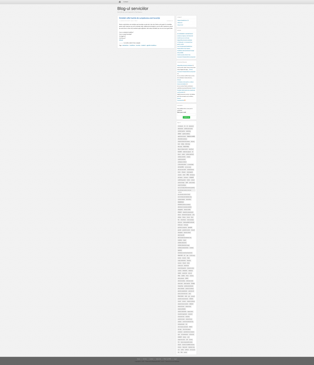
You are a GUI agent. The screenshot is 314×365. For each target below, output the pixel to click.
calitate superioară (190, 154)
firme (192, 217)
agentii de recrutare (182, 136)
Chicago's (184, 172)
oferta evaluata (181, 278)
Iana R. (132, 20)
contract (192, 180)
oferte (186, 278)
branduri (180, 151)
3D (187, 126)
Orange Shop (180, 286)
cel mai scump (188, 167)
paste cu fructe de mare (182, 293)
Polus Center (181, 296)
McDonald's (185, 270)
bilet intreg (187, 144)
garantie (190, 227)
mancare (179, 263)
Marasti (184, 263)
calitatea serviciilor (181, 156)
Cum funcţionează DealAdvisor (184, 46)
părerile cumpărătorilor (182, 291)
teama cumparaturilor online (186, 342)
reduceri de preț (181, 306)
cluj (188, 175)
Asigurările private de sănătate (184, 40)
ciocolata (179, 174)
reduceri (191, 303)
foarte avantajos (190, 219)
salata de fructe (189, 319)
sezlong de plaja (181, 324)
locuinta (138, 45)
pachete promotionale (188, 286)
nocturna (191, 275)
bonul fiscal (191, 149)
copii (187, 182)
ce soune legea (190, 164)
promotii (193, 296)
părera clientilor (181, 288)
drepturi (180, 212)
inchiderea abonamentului (183, 247)
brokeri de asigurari (187, 151)
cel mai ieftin (181, 167)
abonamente (180, 128)
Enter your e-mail (181, 112)
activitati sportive (181, 131)
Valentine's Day (191, 347)
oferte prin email (189, 280)
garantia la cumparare (182, 227)
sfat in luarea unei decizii (183, 326)
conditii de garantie (182, 180)
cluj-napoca (180, 177)
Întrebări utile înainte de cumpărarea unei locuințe (139, 18)
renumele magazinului (182, 314)
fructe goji (186, 224)
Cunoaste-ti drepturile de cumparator (186, 57)
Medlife (179, 273)
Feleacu (184, 217)
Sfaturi (136, 20)
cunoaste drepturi (181, 199)
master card (180, 265)
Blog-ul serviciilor (132, 8)
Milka (179, 275)
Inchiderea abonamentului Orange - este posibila (186, 51)
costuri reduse (192, 182)
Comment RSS (180, 100)
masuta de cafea (190, 268)
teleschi (179, 344)
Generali (193, 230)
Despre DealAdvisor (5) (183, 20)
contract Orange (181, 182)
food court (180, 222)
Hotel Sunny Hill (181, 235)
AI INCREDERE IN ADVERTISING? (185, 33)
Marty (188, 263)
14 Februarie (180, 126)
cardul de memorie (181, 159)
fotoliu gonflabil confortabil (188, 222)
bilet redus (180, 146)
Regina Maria (190, 311)
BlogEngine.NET (156, 361)
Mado (188, 258)
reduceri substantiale (182, 311)
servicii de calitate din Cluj (188, 321)
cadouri (183, 154)
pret (186, 296)
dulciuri (179, 214)
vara (179, 349)
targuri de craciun (181, 339)
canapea (188, 156)
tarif (187, 339)
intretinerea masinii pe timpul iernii (185, 252)
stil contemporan (184, 334)
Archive (145, 359)
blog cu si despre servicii (183, 149)
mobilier (183, 275)
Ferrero (188, 217)
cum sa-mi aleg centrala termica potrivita (186, 187)
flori (178, 219)
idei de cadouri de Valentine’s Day (184, 237)
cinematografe (190, 172)
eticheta (179, 217)
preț (189, 296)
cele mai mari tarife (182, 169)
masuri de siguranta (182, 268)
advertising (188, 131)
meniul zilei (184, 273)
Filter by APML (167, 359)
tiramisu (179, 347)
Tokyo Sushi (185, 347)
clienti (184, 174)
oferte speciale (187, 283)
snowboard (180, 331)
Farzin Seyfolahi (175, 361)
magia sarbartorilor (182, 260)
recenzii (179, 301)
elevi (193, 214)
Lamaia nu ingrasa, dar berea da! (185, 36)
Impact (184, 240)
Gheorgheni (180, 232)
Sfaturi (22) (180, 25)
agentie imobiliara (151, 45)
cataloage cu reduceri (182, 161)
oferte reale (180, 283)
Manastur (189, 260)
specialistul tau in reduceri (189, 331)
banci (179, 144)
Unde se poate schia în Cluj (183, 55)
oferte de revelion (181, 280)
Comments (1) (170, 20)
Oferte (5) (179, 22)
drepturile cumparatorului (188, 212)
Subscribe (158, 359)
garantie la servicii (186, 230)
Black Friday (186, 146)
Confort (188, 180)
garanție (179, 230)
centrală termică (190, 169)
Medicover (191, 270)
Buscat (179, 154)
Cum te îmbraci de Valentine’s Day (185, 196)
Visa (182, 352)
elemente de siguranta (186, 214)
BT (192, 151)
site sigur (180, 329)
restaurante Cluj (181, 316)
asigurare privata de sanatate (184, 141)
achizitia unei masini (188, 128)
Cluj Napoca (192, 174)
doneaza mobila (187, 209)
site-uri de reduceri (186, 329)
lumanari (184, 258)
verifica (182, 349)
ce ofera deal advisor (182, 164)
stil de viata (191, 334)
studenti (143, 45)
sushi (188, 337)
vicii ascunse (192, 349)
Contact (125, 2)
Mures (187, 275)
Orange (193, 283)
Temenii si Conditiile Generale (188, 344)
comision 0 (186, 177)
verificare (187, 349)
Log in (175, 359)
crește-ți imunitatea (182, 185)
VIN (178, 352)
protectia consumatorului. (183, 298)
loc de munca (192, 255)
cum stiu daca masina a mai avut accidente (184, 191)
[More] (121, 40)
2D (184, 126)
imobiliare (132, 45)
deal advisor (188, 199)
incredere (191, 247)
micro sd (190, 273)
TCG (178, 342)
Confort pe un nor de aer (183, 38)
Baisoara (192, 141)
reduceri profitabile (181, 309)
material (179, 270)
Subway (184, 337)
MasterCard (186, 265)
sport (179, 334)
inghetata (180, 250)
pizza (190, 293)
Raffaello (191, 298)
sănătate (179, 321)
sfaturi (190, 326)
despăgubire (180, 209)
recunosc (184, 301)
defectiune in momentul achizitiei (184, 207)
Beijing (182, 144)
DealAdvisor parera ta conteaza (184, 204)
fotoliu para (180, 224)
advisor (179, 133)
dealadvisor (125, 45)
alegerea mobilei (191, 136)
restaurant (190, 314)
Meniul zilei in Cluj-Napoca (183, 48)
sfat (186, 324)
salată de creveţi (181, 319)
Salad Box (187, 316)
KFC (184, 255)
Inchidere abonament (182, 242)
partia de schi (191, 291)
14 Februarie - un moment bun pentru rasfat (184, 43)
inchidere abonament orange (183, 245)
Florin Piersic (183, 219)
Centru (179, 172)
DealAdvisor (181, 202)
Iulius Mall (180, 255)
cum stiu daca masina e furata (184, 194)
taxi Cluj (190, 339)
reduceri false (188, 306)
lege (187, 255)
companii (191, 177)
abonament (191, 126)
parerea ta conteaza (190, 288)
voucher (185, 352)
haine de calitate (187, 232)
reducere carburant (191, 301)
